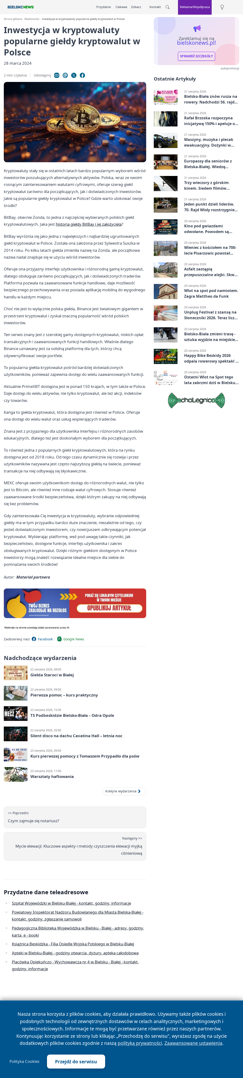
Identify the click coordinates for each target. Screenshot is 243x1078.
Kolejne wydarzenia (120, 791)
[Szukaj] (167, 7)
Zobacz (136, 7)
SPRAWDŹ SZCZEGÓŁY (196, 56)
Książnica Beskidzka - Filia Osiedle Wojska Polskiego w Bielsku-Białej (73, 944)
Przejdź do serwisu (76, 1061)
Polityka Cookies (24, 1061)
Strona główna (13, 19)
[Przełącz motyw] (222, 7)
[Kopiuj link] (57, 75)
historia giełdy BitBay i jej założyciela (89, 224)
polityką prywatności (140, 1043)
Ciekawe (121, 7)
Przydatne (103, 7)
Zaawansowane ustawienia (193, 1043)
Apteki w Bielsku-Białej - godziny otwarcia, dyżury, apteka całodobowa (75, 953)
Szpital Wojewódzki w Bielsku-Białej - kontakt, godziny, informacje (71, 903)
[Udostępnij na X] (74, 75)
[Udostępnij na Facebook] (82, 75)
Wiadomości (31, 19)
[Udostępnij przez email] (65, 75)
